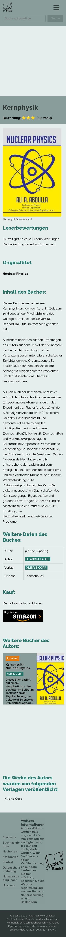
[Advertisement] (33, 61)
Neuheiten (10, 851)
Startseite (9, 837)
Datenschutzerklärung (11, 869)
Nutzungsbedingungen (11, 878)
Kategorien (10, 857)
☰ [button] (56, 7)
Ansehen (12, 658)
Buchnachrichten (11, 844)
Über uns (9, 885)
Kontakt (8, 862)
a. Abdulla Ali (37, 559)
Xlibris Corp (36, 567)
